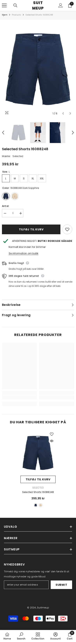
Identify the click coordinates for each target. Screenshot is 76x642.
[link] (19, 397)
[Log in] (60, 5)
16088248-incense (40, 505)
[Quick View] (52, 441)
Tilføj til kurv (31, 229)
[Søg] (15, 5)
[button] (63, 113)
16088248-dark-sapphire (36, 505)
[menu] (4, 5)
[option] (38, 69)
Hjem (4, 14)
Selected (17, 156)
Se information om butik (23, 253)
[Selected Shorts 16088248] (38, 453)
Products (16, 14)
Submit (61, 585)
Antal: (5, 206)
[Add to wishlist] (67, 229)
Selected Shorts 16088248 (38, 492)
